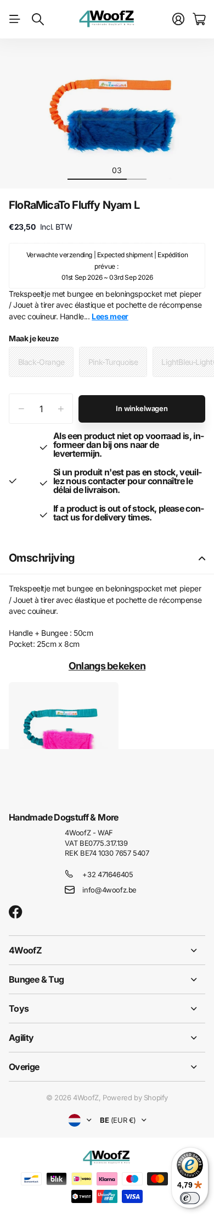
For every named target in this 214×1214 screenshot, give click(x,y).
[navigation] (77, 170)
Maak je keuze (34, 338)
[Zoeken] (38, 19)
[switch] (190, 1198)
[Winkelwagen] (199, 19)
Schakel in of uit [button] (202, 558)
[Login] (178, 19)
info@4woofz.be (109, 889)
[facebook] (15, 912)
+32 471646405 (107, 874)
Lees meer (110, 316)
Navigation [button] (15, 19)
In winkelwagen (142, 408)
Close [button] (107, 950)
